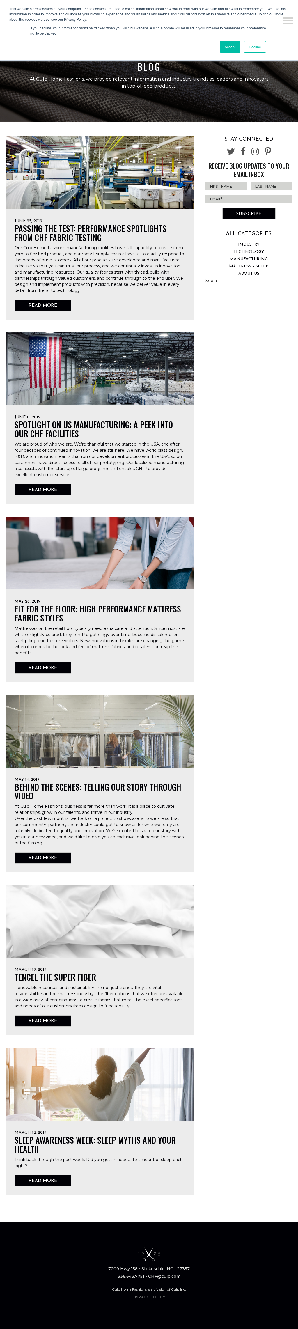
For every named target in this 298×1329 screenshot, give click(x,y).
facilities (106, 247)
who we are (60, 444)
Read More (43, 305)
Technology (248, 252)
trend (44, 290)
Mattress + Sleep (248, 266)
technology (68, 290)
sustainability (81, 987)
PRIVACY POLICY (149, 1297)
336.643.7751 (131, 1276)
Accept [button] (230, 46)
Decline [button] (255, 46)
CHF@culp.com (164, 1276)
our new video (42, 836)
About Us (248, 274)
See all (212, 280)
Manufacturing (249, 259)
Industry (249, 244)
